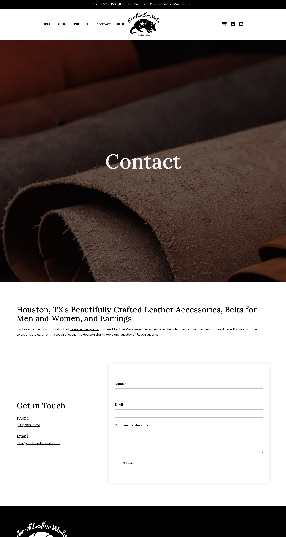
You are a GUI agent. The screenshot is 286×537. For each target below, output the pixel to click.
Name (120, 384)
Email (120, 404)
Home (47, 24)
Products (82, 24)
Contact (104, 24)
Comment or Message (131, 425)
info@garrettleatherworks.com (38, 443)
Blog (121, 24)
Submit (128, 463)
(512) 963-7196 (28, 425)
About (62, 24)
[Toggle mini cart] (224, 24)
